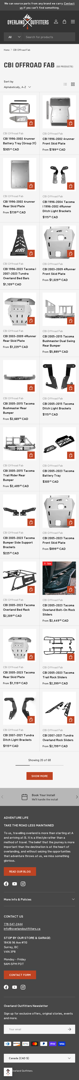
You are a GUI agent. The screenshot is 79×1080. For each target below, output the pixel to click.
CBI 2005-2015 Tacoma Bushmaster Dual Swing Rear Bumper (59, 341)
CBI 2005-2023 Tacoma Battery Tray (58, 473)
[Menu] (73, 21)
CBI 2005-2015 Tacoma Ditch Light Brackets (58, 405)
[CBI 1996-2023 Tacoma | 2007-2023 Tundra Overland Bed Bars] (19, 242)
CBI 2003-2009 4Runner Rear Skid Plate (19, 338)
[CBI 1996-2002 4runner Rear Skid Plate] (19, 174)
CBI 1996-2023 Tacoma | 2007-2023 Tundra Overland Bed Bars (19, 273)
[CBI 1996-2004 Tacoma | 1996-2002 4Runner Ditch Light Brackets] (59, 174)
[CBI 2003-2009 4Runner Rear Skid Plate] (19, 309)
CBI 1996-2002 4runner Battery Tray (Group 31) (19, 140)
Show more (39, 776)
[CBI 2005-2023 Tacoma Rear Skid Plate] (19, 645)
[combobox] (39, 36)
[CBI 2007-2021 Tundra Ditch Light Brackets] (19, 708)
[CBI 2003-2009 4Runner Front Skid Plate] (59, 242)
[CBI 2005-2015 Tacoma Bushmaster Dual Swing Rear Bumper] (59, 309)
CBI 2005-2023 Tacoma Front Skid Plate (58, 540)
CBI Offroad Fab (21, 49)
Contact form (20, 975)
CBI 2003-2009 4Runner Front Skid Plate (59, 271)
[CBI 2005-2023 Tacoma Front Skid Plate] (59, 511)
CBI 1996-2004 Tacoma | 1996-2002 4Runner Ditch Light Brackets (59, 206)
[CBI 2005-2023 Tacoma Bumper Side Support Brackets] (19, 510)
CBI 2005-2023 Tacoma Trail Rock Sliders (58, 674)
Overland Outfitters (22, 1070)
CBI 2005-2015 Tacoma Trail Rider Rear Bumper (19, 475)
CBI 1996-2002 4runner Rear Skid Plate (19, 203)
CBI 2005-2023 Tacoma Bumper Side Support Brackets (19, 542)
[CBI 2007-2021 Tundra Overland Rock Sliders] (59, 708)
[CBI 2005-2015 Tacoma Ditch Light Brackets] (59, 376)
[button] (64, 21)
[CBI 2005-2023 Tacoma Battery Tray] (59, 443)
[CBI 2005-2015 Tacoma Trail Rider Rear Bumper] (19, 443)
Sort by (8, 81)
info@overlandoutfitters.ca (22, 928)
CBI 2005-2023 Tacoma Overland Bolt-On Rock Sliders (59, 609)
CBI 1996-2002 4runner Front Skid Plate (58, 140)
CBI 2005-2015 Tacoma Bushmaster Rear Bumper (19, 408)
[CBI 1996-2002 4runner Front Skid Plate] (59, 111)
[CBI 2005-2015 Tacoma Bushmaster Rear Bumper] (19, 376)
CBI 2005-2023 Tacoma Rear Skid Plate (19, 674)
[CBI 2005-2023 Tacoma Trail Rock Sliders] (59, 645)
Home (6, 49)
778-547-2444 (13, 924)
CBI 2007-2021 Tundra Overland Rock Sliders (58, 737)
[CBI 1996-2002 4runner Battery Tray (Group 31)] (19, 111)
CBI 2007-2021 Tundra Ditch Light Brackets (18, 737)
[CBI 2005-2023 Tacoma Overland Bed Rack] (19, 578)
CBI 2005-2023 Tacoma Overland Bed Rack (19, 607)
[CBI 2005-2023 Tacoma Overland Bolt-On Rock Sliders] (59, 578)
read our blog (20, 871)
